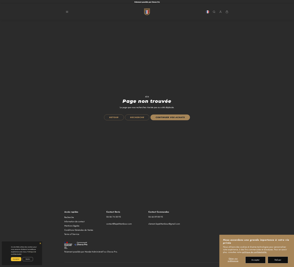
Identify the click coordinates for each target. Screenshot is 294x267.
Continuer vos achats (170, 117)
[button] (67, 12)
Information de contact (74, 221)
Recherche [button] (137, 117)
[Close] (40, 243)
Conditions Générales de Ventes (78, 230)
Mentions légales (71, 225)
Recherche (69, 217)
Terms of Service (71, 234)
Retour (114, 117)
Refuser (278, 259)
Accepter (255, 259)
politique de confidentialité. (254, 252)
